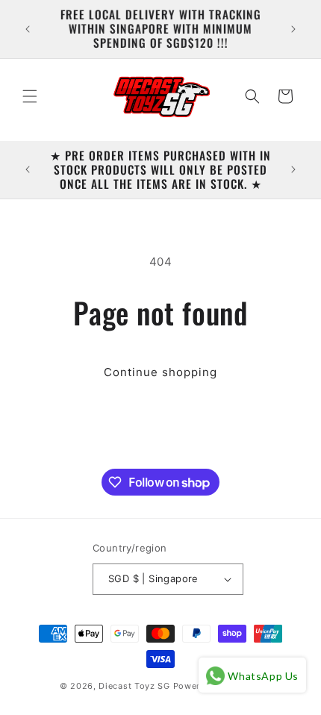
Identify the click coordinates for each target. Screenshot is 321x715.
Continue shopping (160, 372)
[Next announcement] (293, 29)
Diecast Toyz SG (134, 686)
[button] (29, 96)
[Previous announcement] (27, 29)
